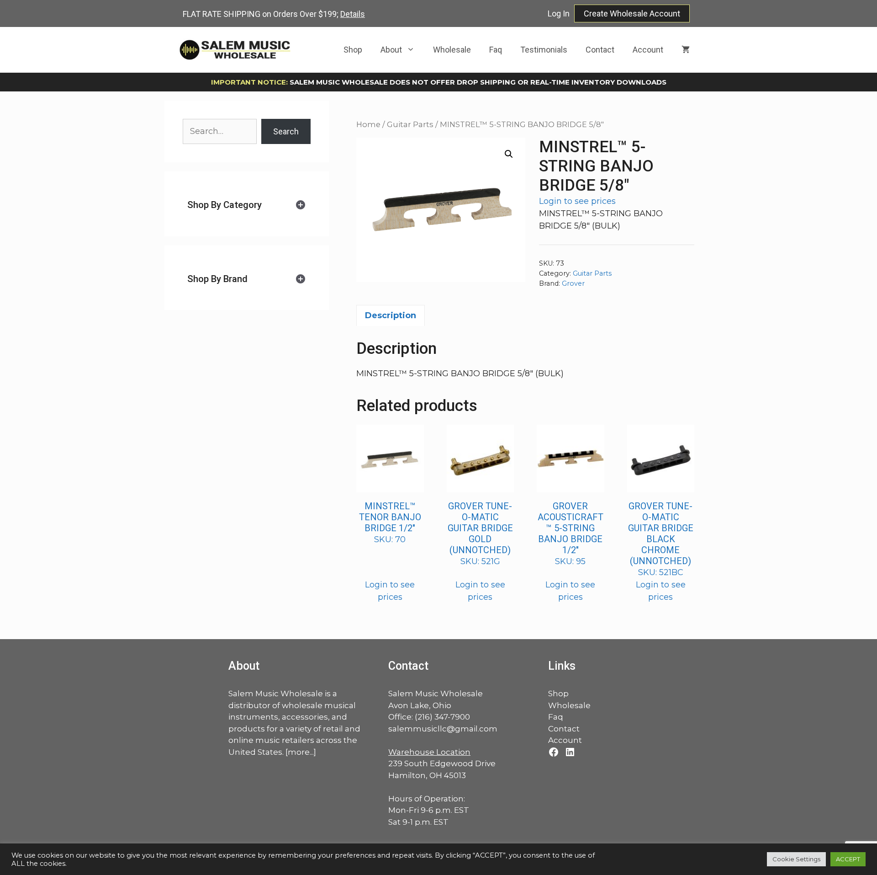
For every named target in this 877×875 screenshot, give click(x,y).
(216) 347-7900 (442, 716)
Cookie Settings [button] (796, 859)
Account (648, 49)
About (391, 49)
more (299, 752)
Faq (495, 49)
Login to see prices (577, 201)
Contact (600, 49)
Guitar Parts (410, 124)
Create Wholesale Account (632, 13)
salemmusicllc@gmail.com (442, 728)
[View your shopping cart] (685, 50)
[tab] (247, 205)
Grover (573, 283)
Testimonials (543, 49)
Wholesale (452, 49)
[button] (509, 154)
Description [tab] (390, 315)
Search (286, 131)
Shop (352, 49)
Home (368, 124)
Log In (559, 13)
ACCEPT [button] (848, 859)
